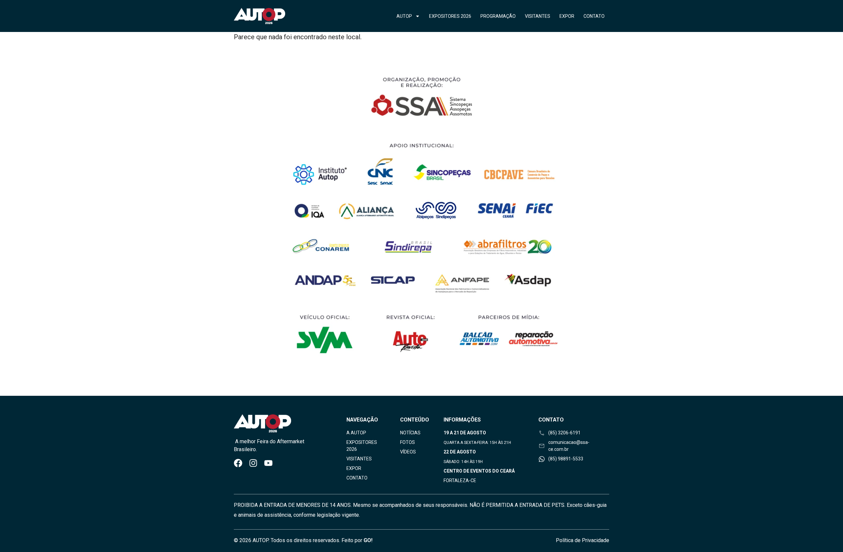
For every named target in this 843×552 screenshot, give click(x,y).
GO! (368, 540)
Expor (566, 16)
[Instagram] (253, 463)
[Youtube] (268, 463)
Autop (404, 16)
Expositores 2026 (450, 16)
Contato (594, 16)
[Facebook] (238, 463)
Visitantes (537, 16)
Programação (498, 16)
